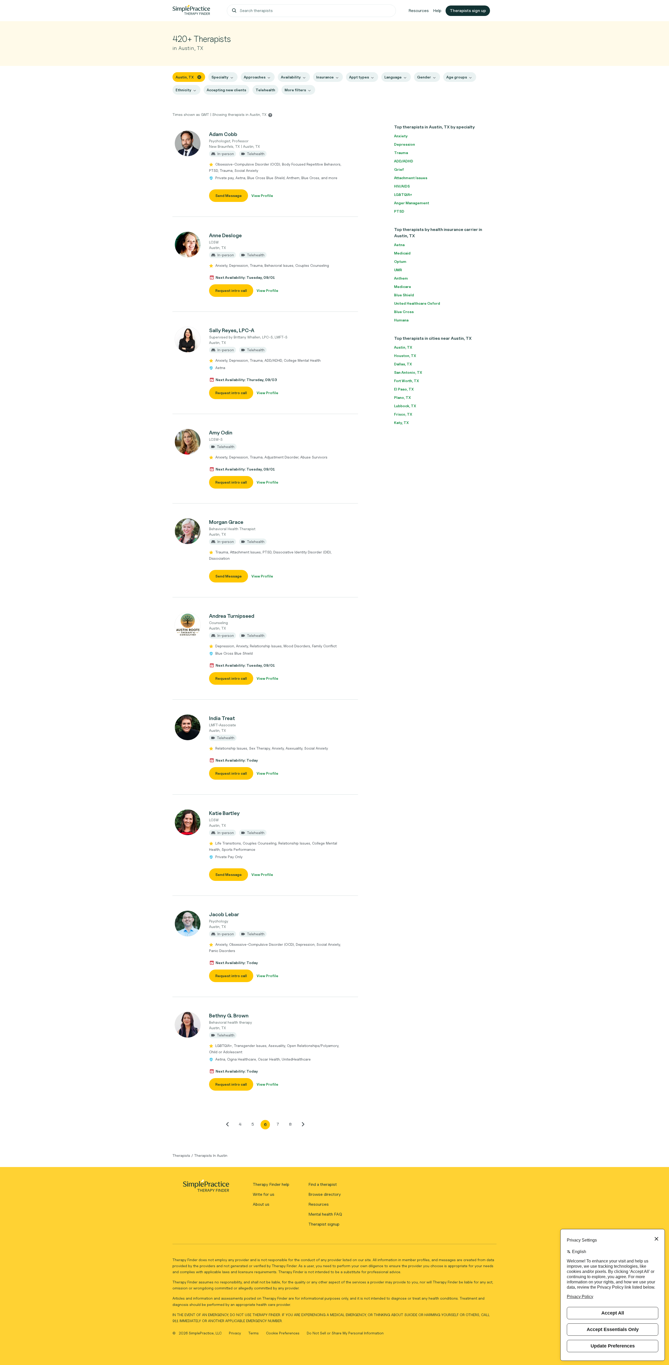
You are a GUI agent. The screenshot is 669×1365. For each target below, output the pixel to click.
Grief (399, 169)
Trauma (401, 152)
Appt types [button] (359, 77)
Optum (400, 261)
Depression (404, 144)
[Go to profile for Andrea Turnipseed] (188, 625)
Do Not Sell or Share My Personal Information (345, 1333)
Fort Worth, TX (406, 380)
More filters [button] (295, 90)
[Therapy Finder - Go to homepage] (206, 1187)
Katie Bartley (224, 813)
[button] (265, 166)
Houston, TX (405, 355)
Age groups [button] (456, 77)
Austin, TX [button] (185, 77)
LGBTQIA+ (403, 194)
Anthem (401, 278)
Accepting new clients (226, 90)
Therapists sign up (468, 10)
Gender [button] (424, 77)
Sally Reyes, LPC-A (231, 330)
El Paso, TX (404, 389)
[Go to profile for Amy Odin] (188, 442)
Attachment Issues (410, 177)
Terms (254, 1333)
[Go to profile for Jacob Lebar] (188, 923)
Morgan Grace (226, 522)
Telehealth (265, 90)
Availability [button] (291, 77)
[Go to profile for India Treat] (188, 727)
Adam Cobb (223, 134)
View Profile (262, 195)
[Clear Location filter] (199, 77)
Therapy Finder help (271, 1184)
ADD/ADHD (403, 161)
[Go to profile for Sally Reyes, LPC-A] (188, 339)
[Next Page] (303, 1124)
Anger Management (411, 203)
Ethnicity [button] (183, 90)
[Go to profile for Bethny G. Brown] (188, 1025)
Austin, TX (403, 347)
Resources (418, 10)
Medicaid (402, 253)
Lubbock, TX (405, 406)
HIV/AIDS (402, 186)
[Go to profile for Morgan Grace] (188, 531)
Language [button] (393, 77)
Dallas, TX (403, 364)
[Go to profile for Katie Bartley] (188, 822)
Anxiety (401, 136)
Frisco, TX (403, 414)
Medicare (402, 286)
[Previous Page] (227, 1124)
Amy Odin (220, 432)
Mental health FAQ (325, 1214)
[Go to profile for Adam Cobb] (188, 143)
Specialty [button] (219, 77)
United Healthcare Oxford (417, 303)
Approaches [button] (255, 77)
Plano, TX (402, 397)
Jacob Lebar (224, 914)
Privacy (235, 1333)
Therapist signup (323, 1224)
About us (261, 1204)
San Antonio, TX (408, 372)
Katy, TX (401, 422)
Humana (401, 320)
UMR (398, 270)
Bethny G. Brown (229, 1015)
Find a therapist (322, 1184)
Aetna (399, 244)
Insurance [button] (325, 77)
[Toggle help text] (270, 115)
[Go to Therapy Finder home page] (191, 10)
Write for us (263, 1194)
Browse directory (324, 1194)
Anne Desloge (225, 235)
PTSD (399, 211)
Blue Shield (404, 295)
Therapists (181, 1155)
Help (437, 10)
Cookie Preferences (282, 1333)
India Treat (222, 718)
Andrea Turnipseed (231, 616)
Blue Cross (404, 311)
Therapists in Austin (210, 1155)
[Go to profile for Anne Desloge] (188, 244)
